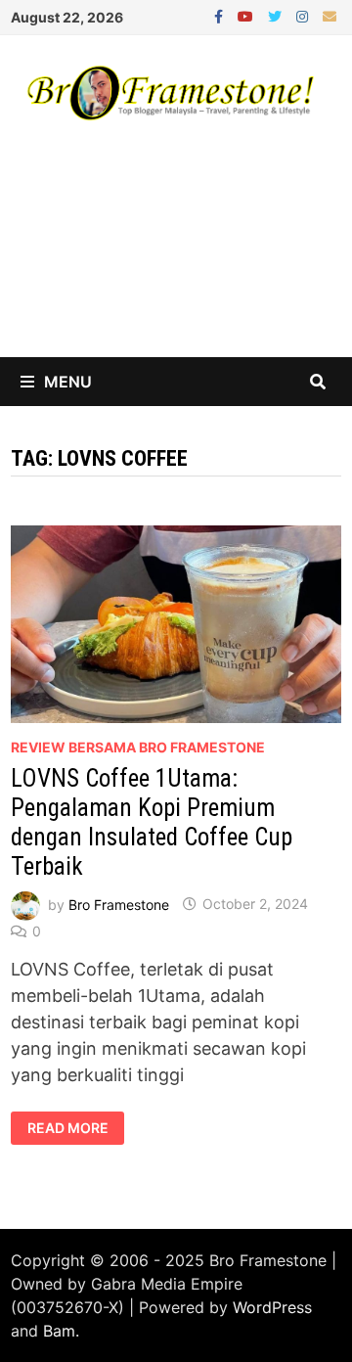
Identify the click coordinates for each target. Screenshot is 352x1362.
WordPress (272, 1307)
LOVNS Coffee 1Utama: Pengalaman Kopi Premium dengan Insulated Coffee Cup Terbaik (151, 822)
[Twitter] (277, 15)
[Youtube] (248, 15)
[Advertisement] (176, 257)
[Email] (329, 15)
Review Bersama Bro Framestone (138, 747)
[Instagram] (304, 15)
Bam (59, 1330)
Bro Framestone (118, 903)
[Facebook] (221, 15)
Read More (75, 1128)
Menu (68, 381)
